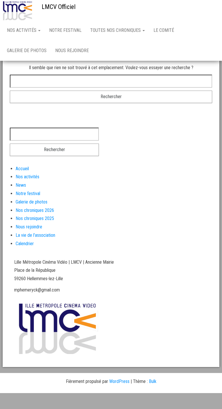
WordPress (119, 381)
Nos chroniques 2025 (35, 218)
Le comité (163, 30)
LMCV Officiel (58, 6)
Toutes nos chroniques (116, 30)
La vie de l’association (35, 235)
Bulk (152, 381)
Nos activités (22, 30)
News (21, 185)
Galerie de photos (27, 50)
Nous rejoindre (72, 50)
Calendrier (25, 243)
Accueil (22, 168)
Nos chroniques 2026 (35, 210)
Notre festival (65, 30)
